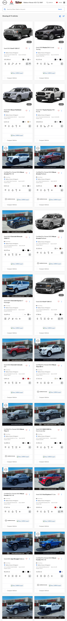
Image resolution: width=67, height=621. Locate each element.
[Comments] (27, 64)
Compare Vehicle (12, 78)
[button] (31, 33)
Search (60, 9)
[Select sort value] (63, 16)
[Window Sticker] (30, 64)
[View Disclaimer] (19, 64)
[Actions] (29, 48)
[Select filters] (60, 16)
